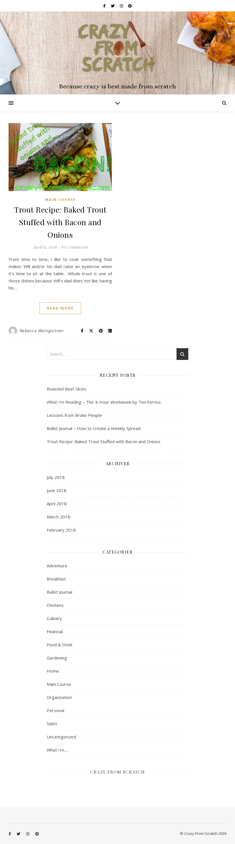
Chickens (55, 605)
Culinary (54, 618)
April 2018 (57, 503)
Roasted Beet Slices (67, 389)
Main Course (60, 199)
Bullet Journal (59, 592)
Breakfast (56, 579)
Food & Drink (59, 644)
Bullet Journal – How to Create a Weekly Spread (93, 428)
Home (53, 671)
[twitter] (113, 5)
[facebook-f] (104, 5)
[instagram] (122, 5)
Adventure (57, 565)
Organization (59, 697)
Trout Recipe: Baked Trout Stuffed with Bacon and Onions (60, 222)
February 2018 (61, 530)
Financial (55, 631)
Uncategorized (61, 737)
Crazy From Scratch (117, 772)
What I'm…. (57, 750)
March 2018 (58, 517)
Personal (55, 710)
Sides (52, 723)
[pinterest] (130, 5)
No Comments (74, 247)
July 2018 (56, 477)
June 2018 (56, 490)
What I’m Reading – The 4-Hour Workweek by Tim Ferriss (104, 402)
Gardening (57, 658)
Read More (60, 308)
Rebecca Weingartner (41, 330)
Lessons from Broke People (74, 415)
